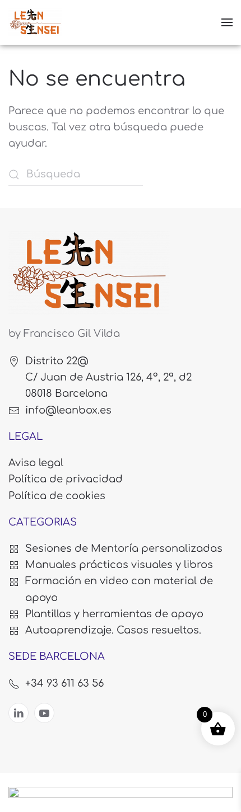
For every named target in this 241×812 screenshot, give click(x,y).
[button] (227, 22)
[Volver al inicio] (35, 22)
